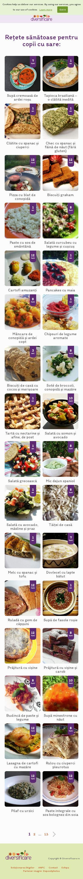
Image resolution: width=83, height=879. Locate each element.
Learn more (45, 9)
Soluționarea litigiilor (22, 867)
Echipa (65, 867)
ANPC (41, 867)
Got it (62, 9)
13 (46, 834)
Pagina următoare (53, 834)
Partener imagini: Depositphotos (41, 870)
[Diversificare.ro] (41, 17)
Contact (53, 867)
